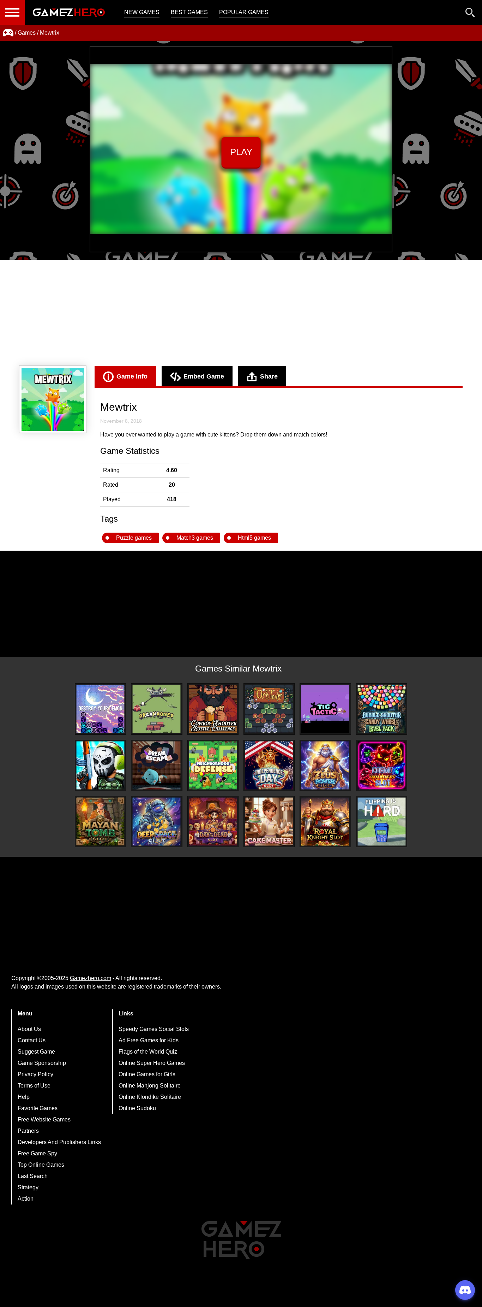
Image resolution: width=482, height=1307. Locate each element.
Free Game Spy (37, 1153)
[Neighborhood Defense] (213, 765)
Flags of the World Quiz (148, 1052)
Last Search (33, 1176)
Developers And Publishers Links (59, 1142)
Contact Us (32, 1040)
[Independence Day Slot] (269, 765)
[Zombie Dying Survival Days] (100, 765)
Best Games (189, 12)
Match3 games (194, 538)
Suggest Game (36, 1052)
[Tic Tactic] (325, 709)
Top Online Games (41, 1165)
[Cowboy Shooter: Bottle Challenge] (213, 709)
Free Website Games (44, 1119)
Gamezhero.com (90, 978)
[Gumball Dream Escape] (156, 765)
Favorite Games (38, 1108)
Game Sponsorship (42, 1063)
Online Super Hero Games (152, 1063)
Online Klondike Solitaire (150, 1097)
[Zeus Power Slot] (325, 765)
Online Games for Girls (147, 1074)
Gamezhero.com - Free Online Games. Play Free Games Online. (69, 12)
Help (24, 1097)
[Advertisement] (241, 312)
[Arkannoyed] (156, 709)
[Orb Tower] (269, 709)
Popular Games (244, 12)
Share (269, 376)
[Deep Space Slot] (156, 821)
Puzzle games (134, 538)
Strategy (28, 1187)
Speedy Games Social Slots (154, 1029)
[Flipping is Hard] (381, 821)
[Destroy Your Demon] (100, 709)
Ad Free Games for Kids (149, 1040)
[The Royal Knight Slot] (325, 821)
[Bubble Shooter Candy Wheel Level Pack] (381, 709)
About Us (29, 1029)
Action (26, 1199)
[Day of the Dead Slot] (213, 821)
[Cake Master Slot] (269, 821)
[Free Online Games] (8, 33)
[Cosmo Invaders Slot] (381, 765)
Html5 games (254, 538)
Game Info (131, 376)
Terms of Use (34, 1086)
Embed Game (203, 376)
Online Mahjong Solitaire (150, 1086)
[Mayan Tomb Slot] (100, 821)
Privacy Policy (35, 1074)
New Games (141, 12)
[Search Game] (470, 14)
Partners (28, 1131)
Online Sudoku (137, 1108)
